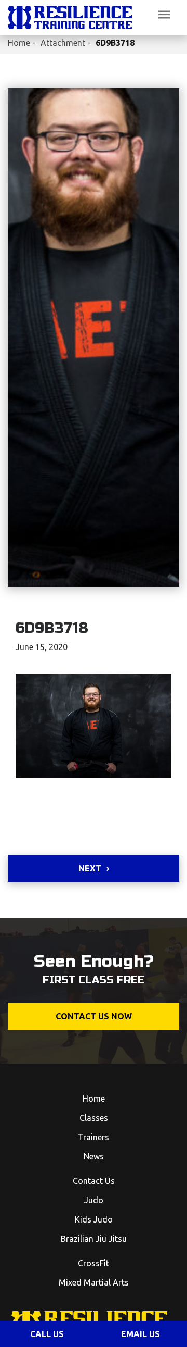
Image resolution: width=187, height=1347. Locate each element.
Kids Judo (94, 1219)
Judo (93, 1200)
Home (19, 42)
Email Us (140, 1334)
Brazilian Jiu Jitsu (94, 1238)
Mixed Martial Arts (94, 1282)
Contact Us (94, 1181)
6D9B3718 (115, 42)
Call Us (47, 1334)
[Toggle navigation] (164, 14)
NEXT (89, 868)
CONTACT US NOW (94, 1016)
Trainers (93, 1137)
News (94, 1156)
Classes (93, 1117)
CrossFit (93, 1263)
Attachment (63, 42)
